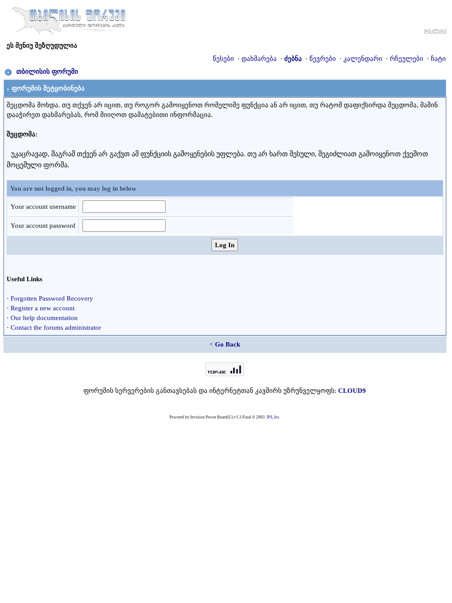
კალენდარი (362, 58)
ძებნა (293, 58)
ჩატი (438, 58)
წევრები (322, 58)
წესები (223, 58)
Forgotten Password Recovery (52, 298)
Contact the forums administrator (56, 327)
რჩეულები (406, 58)
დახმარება (259, 58)
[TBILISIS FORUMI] (68, 19)
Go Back (227, 344)
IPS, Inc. (273, 417)
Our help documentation (44, 317)
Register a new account (43, 308)
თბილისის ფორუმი (47, 71)
